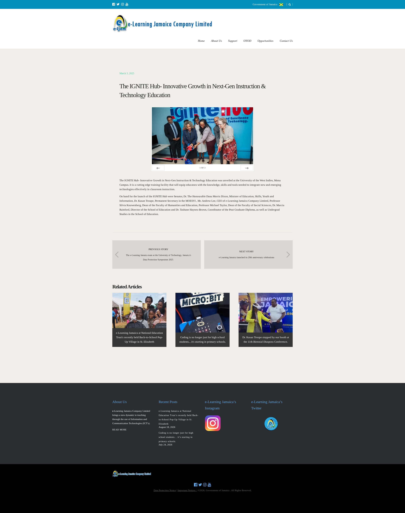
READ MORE (119, 430)
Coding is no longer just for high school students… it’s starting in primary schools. (176, 437)
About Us (216, 40)
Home (201, 40)
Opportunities (265, 40)
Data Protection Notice (165, 490)
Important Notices (187, 490)
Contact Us (286, 40)
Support (232, 40)
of (202, 168)
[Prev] (158, 168)
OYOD (247, 40)
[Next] (246, 168)
